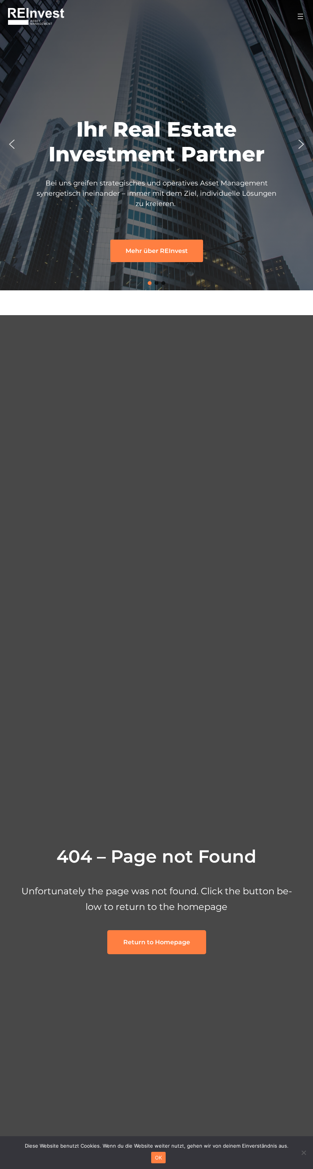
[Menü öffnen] (300, 16)
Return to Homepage (156, 942)
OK (158, 1158)
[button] (12, 144)
